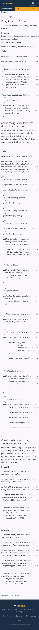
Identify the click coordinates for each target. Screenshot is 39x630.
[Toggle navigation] (33, 3)
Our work (19, 616)
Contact (19, 620)
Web (8, 3)
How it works (8, 616)
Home (3, 12)
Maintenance (31, 616)
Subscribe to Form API (10, 595)
